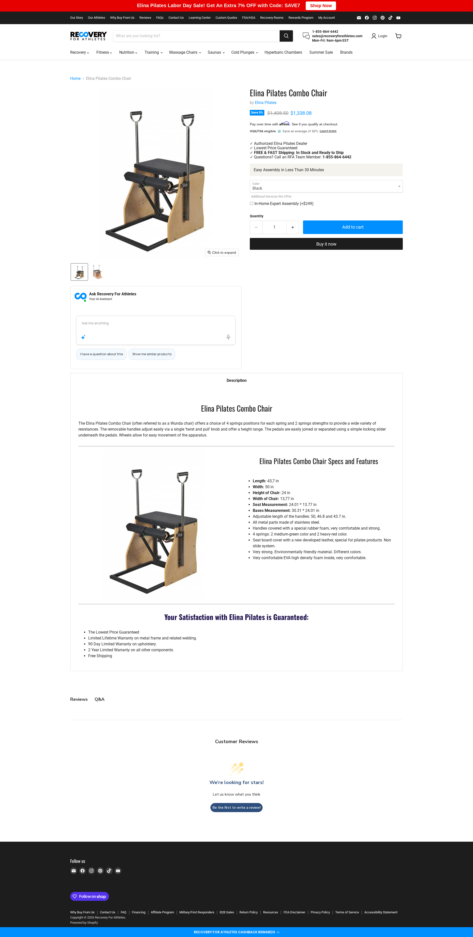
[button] (236, 932)
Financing (138, 912)
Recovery (78, 52)
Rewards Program (300, 17)
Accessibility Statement (380, 912)
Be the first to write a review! (237, 807)
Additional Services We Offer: (271, 196)
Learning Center (200, 17)
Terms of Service (347, 912)
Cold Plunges (243, 52)
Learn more (328, 131)
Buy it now (326, 244)
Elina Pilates (265, 102)
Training (152, 52)
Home (75, 78)
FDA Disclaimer (294, 912)
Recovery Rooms (272, 17)
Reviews (145, 17)
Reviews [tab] (79, 699)
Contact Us (176, 17)
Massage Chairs (183, 52)
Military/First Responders (196, 912)
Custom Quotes (226, 17)
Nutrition (127, 52)
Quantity (256, 216)
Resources (270, 912)
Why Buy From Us (122, 17)
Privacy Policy (320, 912)
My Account (326, 17)
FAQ (123, 912)
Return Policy (248, 912)
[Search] (286, 36)
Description (237, 380)
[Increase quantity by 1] (293, 227)
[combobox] (196, 36)
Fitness (103, 52)
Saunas (215, 52)
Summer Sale (321, 52)
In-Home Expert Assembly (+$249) (284, 203)
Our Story (76, 17)
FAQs (160, 17)
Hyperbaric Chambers (283, 52)
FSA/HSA (248, 17)
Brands (346, 52)
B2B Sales (227, 912)
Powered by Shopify (84, 922)
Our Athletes (96, 17)
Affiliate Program (162, 912)
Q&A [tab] (99, 699)
